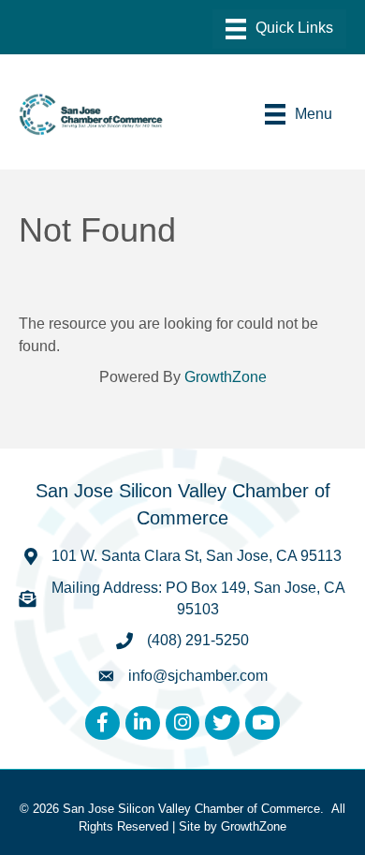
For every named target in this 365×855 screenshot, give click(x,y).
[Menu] (279, 29)
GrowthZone (225, 377)
